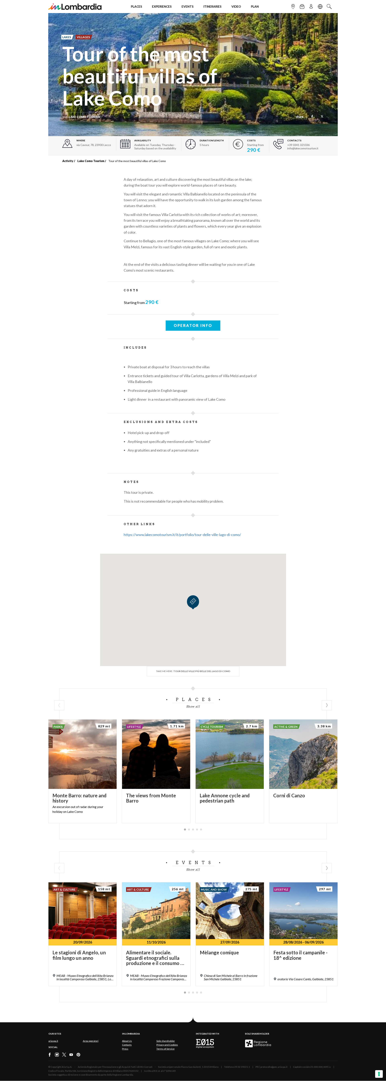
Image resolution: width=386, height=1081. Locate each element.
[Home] (75, 6)
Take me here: (193, 671)
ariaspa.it (53, 1040)
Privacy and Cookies (167, 1044)
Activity (67, 161)
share (299, 117)
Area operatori (91, 1040)
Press (125, 1048)
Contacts (127, 1044)
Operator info (193, 325)
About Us (127, 1040)
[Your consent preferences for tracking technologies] (379, 1074)
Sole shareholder (165, 1040)
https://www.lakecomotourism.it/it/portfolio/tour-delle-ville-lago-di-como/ (182, 534)
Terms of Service (165, 1048)
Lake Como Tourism (90, 161)
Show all (193, 706)
